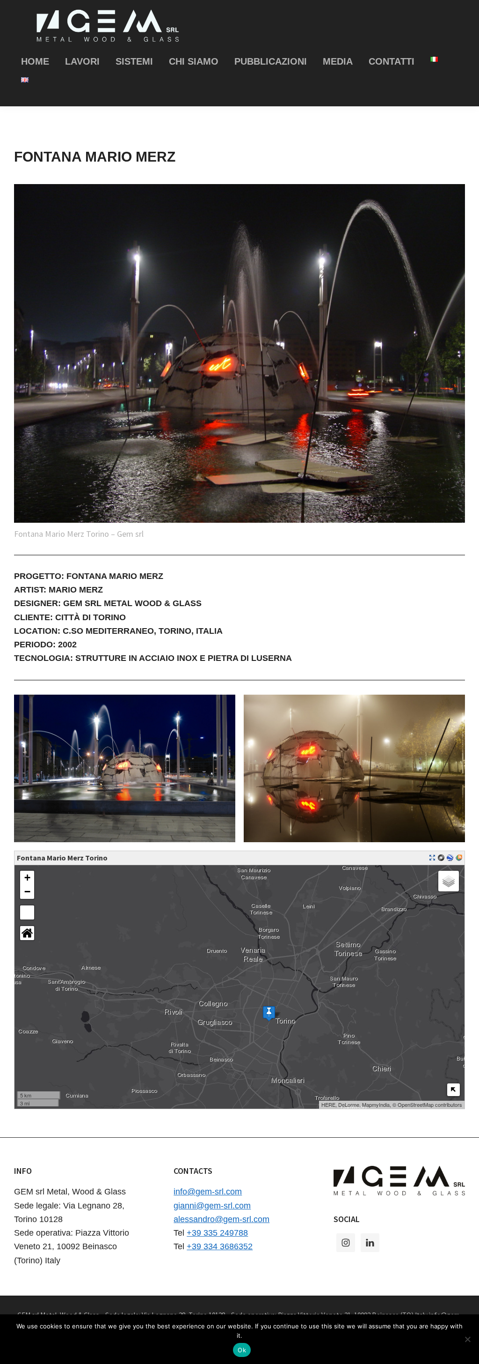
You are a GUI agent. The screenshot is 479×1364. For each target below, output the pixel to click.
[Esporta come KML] (450, 857)
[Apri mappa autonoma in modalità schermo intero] (432, 857)
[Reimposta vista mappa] (27, 933)
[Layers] (448, 881)
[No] (467, 1339)
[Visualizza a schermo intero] (27, 912)
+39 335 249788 (217, 1233)
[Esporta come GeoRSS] (459, 857)
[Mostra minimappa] (453, 1089)
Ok (242, 1350)
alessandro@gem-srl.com (221, 1219)
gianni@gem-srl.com (212, 1205)
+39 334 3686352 (220, 1246)
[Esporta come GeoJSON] (441, 857)
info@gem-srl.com (208, 1191)
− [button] (27, 891)
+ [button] (27, 877)
